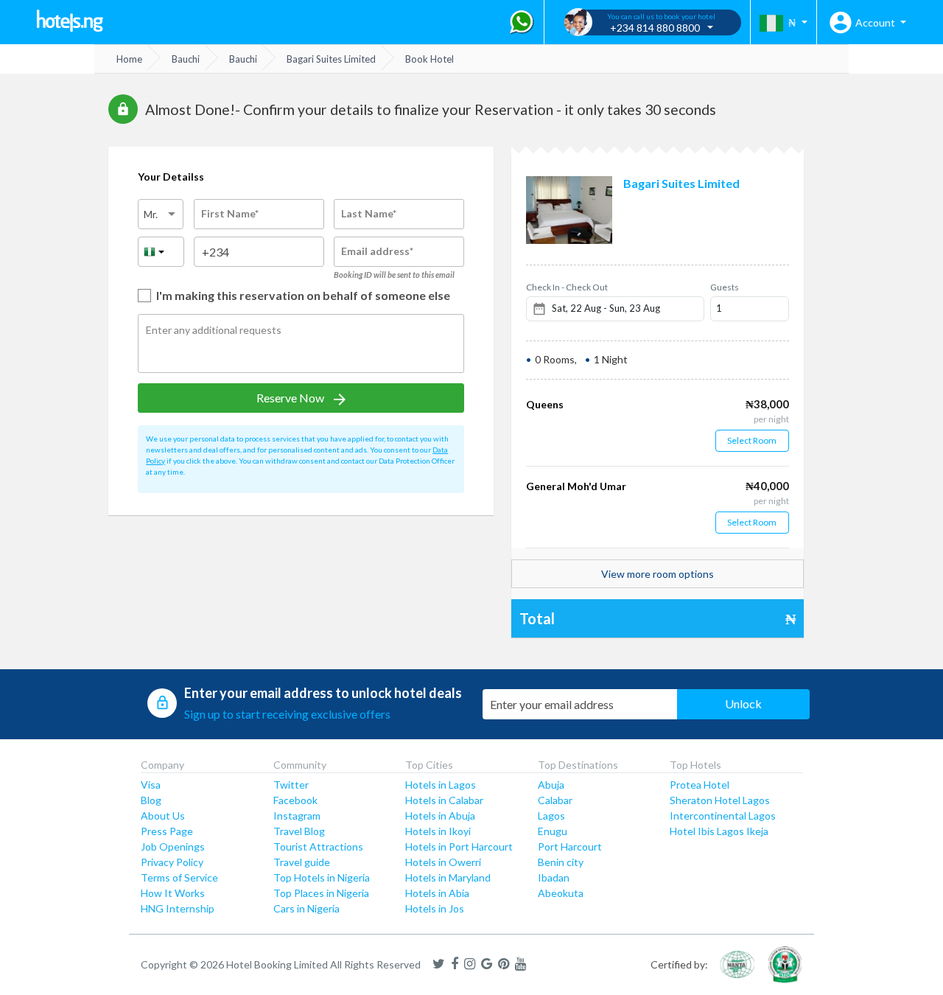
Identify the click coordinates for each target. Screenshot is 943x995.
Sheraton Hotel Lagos (720, 800)
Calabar (555, 800)
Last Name (368, 213)
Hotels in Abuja (440, 815)
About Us (163, 815)
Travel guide (301, 862)
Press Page (167, 831)
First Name (230, 213)
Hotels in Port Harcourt (459, 846)
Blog (151, 800)
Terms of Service (179, 877)
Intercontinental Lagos (723, 815)
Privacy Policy (172, 862)
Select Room (752, 440)
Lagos (551, 815)
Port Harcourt (570, 846)
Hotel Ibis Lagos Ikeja (719, 831)
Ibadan (553, 877)
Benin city (560, 862)
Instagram (296, 815)
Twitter (291, 784)
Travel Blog (299, 831)
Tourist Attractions (318, 846)
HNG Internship (177, 908)
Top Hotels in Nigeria (321, 877)
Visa (151, 784)
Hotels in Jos (434, 908)
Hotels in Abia (437, 893)
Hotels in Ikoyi (438, 831)
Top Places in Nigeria (321, 893)
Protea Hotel (699, 784)
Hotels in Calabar (444, 800)
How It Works (173, 893)
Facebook (295, 800)
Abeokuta (560, 893)
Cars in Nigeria (306, 908)
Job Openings (173, 846)
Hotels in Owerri (443, 862)
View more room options (657, 574)
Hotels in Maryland (448, 877)
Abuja (551, 784)
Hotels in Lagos (440, 784)
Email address (377, 251)
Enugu (552, 831)
